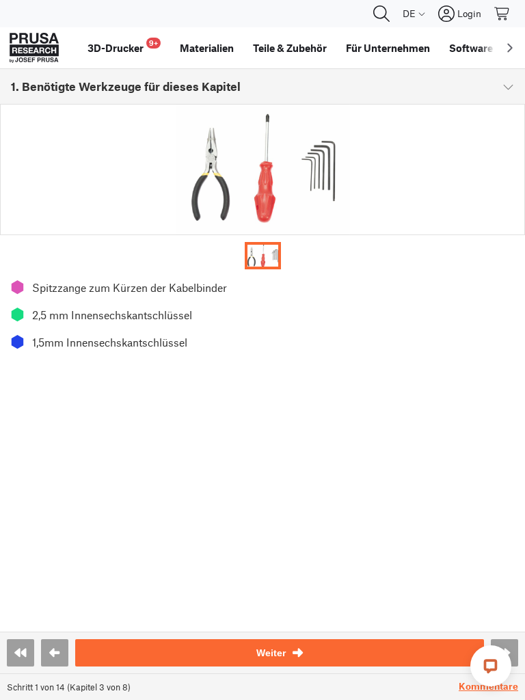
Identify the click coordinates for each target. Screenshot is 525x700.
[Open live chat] (490, 665)
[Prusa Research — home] (34, 47)
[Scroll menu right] (510, 47)
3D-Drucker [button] (123, 46)
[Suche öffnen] (381, 13)
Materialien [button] (207, 48)
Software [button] (471, 48)
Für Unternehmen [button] (388, 48)
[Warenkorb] (502, 13)
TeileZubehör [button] (290, 48)
